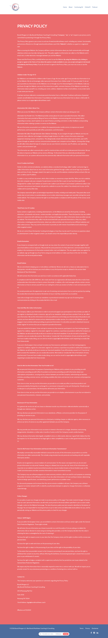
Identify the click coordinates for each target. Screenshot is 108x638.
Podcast (94, 7)
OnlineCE (87, 7)
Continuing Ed (78, 7)
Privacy (87, 628)
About (70, 7)
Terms (81, 628)
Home (65, 7)
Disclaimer (95, 628)
